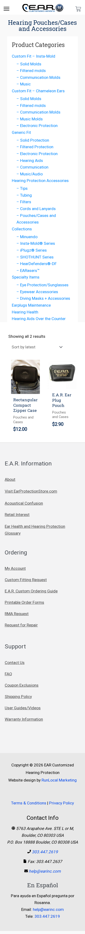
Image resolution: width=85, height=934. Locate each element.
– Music (24, 84)
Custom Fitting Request (26, 579)
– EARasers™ (28, 270)
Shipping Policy (18, 696)
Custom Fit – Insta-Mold (33, 56)
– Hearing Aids (30, 160)
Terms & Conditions (28, 803)
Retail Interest (17, 514)
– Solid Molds (29, 64)
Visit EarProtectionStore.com (31, 491)
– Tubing (24, 195)
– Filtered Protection (35, 146)
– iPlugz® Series (32, 250)
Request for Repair (21, 625)
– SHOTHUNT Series (35, 257)
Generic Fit (21, 132)
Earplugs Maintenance (31, 305)
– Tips (22, 188)
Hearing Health (25, 312)
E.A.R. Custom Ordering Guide (31, 591)
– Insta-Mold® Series (36, 243)
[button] (6, 8)
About (10, 479)
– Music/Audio (30, 174)
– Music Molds (30, 119)
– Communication (32, 167)
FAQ (8, 674)
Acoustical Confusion (24, 503)
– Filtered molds (31, 70)
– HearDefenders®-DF (37, 263)
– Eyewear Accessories (37, 291)
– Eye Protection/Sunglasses (42, 285)
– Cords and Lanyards (36, 208)
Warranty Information (24, 719)
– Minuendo (27, 236)
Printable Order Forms (24, 602)
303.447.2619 (45, 851)
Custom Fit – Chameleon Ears (38, 91)
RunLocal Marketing (59, 780)
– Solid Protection (33, 140)
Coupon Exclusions (21, 685)
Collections (22, 229)
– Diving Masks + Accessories (43, 298)
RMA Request (17, 613)
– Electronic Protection (37, 125)
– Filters (24, 201)
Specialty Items (25, 277)
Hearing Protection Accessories (40, 180)
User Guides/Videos (23, 708)
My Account (15, 568)
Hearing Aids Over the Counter (39, 318)
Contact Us (15, 662)
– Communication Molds (38, 77)
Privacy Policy (61, 803)
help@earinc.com (45, 871)
